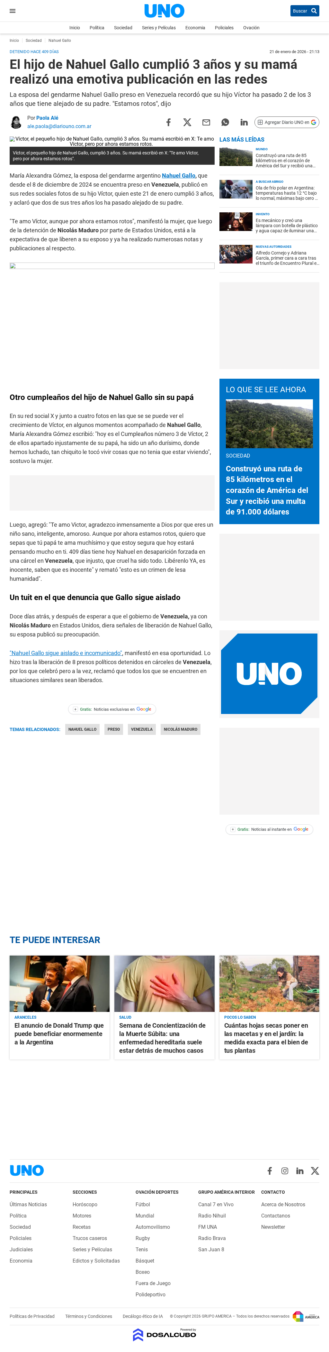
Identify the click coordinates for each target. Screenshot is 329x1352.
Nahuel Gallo (178, 175)
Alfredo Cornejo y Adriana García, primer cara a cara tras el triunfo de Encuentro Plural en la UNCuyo (287, 260)
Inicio (74, 27)
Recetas (82, 1227)
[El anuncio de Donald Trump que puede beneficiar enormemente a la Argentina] (60, 984)
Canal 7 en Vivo (216, 1204)
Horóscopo (85, 1204)
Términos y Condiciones (89, 1316)
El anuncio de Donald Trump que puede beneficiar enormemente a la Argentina (59, 1034)
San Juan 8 (211, 1249)
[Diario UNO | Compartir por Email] (206, 122)
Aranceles (25, 1017)
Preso (114, 729)
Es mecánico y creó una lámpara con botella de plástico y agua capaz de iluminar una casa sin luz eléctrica (287, 228)
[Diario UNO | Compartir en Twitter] (187, 122)
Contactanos (275, 1216)
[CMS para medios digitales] (164, 1335)
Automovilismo (153, 1227)
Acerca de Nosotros (283, 1204)
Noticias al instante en (262, 829)
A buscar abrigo (269, 181)
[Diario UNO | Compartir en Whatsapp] (225, 122)
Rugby (143, 1238)
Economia (195, 27)
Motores (82, 1216)
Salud (125, 1017)
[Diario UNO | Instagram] (284, 1171)
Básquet (145, 1261)
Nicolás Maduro (180, 729)
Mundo (262, 149)
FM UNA (207, 1227)
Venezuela (142, 729)
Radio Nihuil (212, 1216)
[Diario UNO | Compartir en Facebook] (168, 122)
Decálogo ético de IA (143, 1316)
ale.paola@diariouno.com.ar (59, 126)
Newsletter (273, 1227)
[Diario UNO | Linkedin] (300, 1171)
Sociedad (123, 27)
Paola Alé (47, 118)
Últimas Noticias (28, 1204)
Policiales (224, 27)
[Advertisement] (269, 325)
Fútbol (143, 1204)
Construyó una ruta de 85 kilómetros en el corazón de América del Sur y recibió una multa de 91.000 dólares (284, 163)
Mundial (145, 1216)
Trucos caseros (90, 1238)
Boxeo (143, 1272)
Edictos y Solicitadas (96, 1261)
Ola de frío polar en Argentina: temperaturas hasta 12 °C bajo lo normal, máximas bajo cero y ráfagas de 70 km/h (286, 195)
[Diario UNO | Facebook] (269, 1171)
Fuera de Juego (153, 1283)
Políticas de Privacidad (33, 1316)
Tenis (142, 1249)
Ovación (251, 27)
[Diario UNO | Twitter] (315, 1171)
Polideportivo (150, 1295)
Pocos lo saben (240, 1017)
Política (97, 27)
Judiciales (21, 1249)
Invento (263, 214)
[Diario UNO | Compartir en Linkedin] (244, 122)
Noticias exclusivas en (104, 709)
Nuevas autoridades (273, 246)
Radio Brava (212, 1238)
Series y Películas (159, 27)
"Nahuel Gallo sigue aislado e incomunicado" (66, 653)
